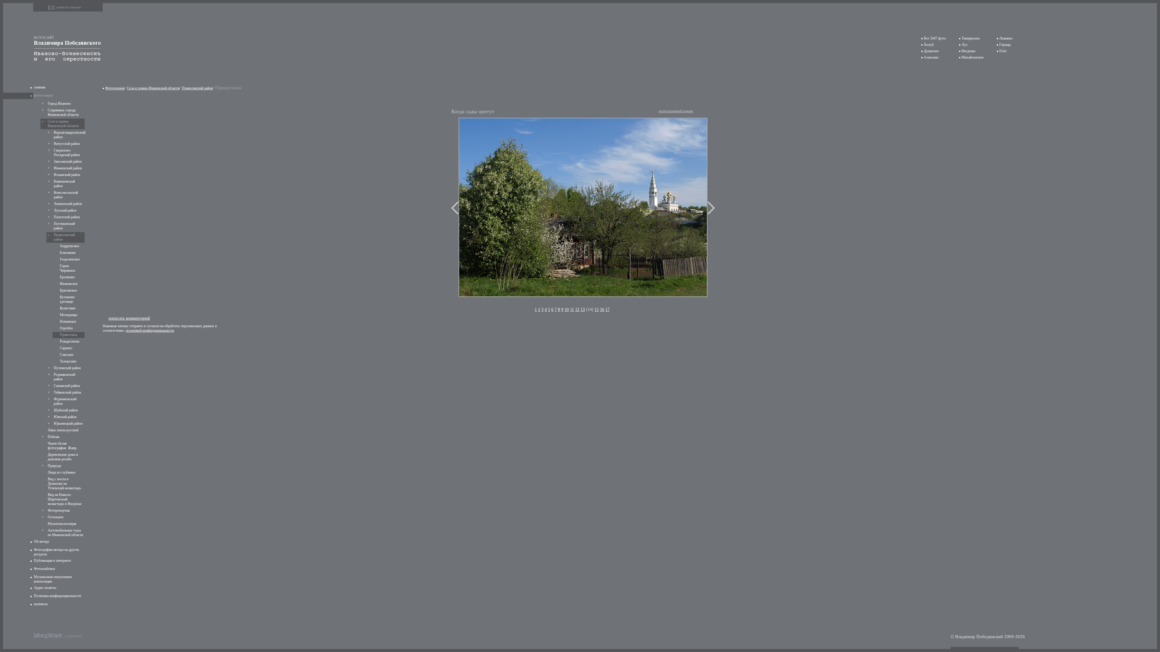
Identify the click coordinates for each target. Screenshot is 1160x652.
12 (577, 309)
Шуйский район (66, 410)
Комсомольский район (66, 194)
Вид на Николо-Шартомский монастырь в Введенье (65, 499)
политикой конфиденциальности (150, 330)
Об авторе (41, 541)
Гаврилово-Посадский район (67, 152)
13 (583, 309)
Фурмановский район (65, 401)
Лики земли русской (63, 430)
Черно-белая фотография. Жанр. (62, 445)
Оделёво (66, 328)
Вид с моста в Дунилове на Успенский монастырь (64, 483)
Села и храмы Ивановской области (63, 123)
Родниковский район (64, 376)
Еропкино (67, 277)
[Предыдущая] (455, 208)
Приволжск (68, 335)
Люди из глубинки (61, 472)
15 (596, 309)
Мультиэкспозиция (62, 524)
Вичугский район (67, 144)
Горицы (1005, 45)
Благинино (68, 253)
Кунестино (68, 308)
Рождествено (69, 341)
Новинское (68, 321)
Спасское (66, 355)
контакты (41, 604)
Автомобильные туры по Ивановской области (65, 532)
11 (572, 309)
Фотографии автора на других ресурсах (56, 552)
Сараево (66, 348)
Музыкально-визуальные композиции (53, 579)
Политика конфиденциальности (57, 596)
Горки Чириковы (67, 268)
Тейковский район (67, 392)
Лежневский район (68, 204)
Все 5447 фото (935, 38)
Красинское (68, 290)
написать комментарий (129, 318)
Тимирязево (971, 38)
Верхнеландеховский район (68, 134)
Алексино (931, 57)
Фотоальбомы (44, 569)
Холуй (928, 45)
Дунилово (931, 51)
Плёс (1003, 51)
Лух (965, 45)
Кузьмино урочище (67, 299)
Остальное (55, 517)
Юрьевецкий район (68, 423)
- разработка (72, 635)
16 (602, 309)
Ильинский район (67, 175)
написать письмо (68, 7)
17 (607, 309)
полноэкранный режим (676, 111)
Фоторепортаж (59, 510)
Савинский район (67, 386)
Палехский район (67, 217)
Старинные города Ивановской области (63, 112)
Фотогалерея (114, 88)
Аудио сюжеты (45, 588)
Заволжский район (68, 161)
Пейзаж (53, 437)
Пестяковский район (64, 226)
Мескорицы (68, 315)
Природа (54, 466)
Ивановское (69, 284)
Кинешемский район (64, 183)
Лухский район (65, 210)
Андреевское (69, 246)
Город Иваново (59, 103)
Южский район (65, 417)
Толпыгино (68, 361)
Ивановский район (68, 168)
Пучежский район (67, 368)
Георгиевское (70, 259)
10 (567, 309)
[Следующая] (711, 208)
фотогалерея (43, 95)
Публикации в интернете (52, 560)
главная (39, 87)
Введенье (968, 51)
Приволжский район (64, 237)
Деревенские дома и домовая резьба (63, 456)
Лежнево (1006, 38)
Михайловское (973, 57)
